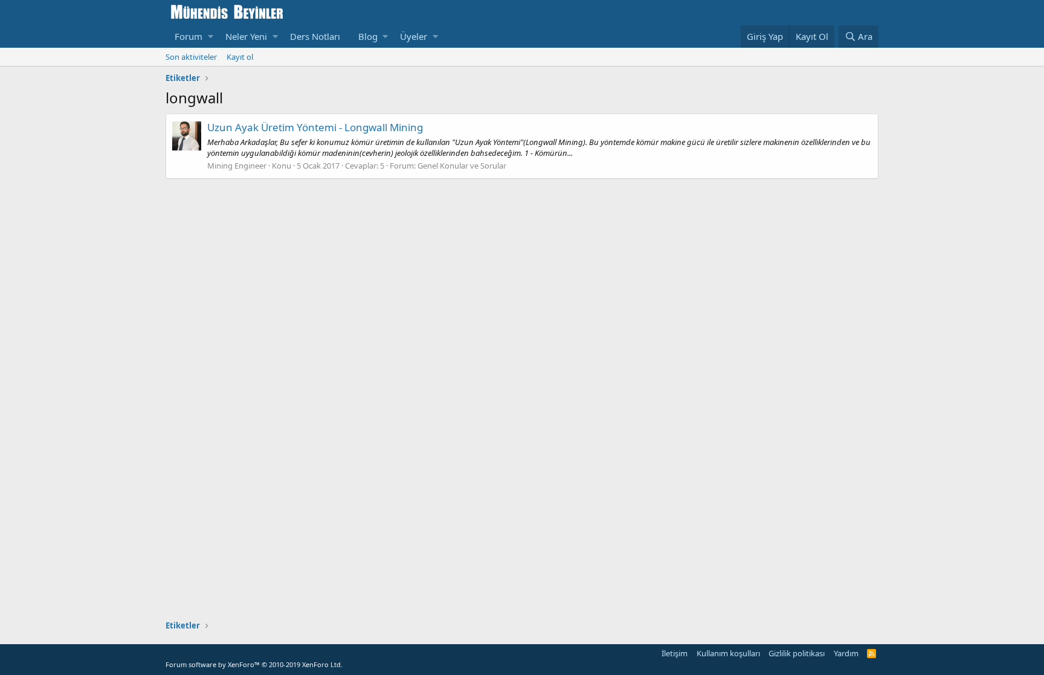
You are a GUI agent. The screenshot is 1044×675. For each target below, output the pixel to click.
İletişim (675, 653)
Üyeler (413, 36)
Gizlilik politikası (796, 653)
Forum (188, 36)
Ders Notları (315, 36)
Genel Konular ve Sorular (461, 165)
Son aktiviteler (191, 56)
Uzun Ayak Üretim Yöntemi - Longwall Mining (315, 127)
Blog (368, 36)
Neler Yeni (246, 36)
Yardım (846, 653)
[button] (210, 36)
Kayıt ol (240, 56)
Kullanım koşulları (728, 653)
